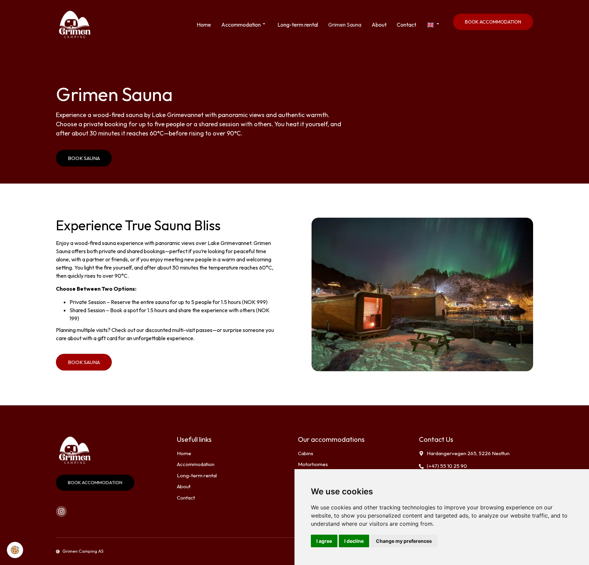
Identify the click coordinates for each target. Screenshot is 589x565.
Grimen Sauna (344, 24)
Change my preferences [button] (404, 541)
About (379, 24)
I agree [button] (324, 541)
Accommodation (241, 24)
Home (204, 24)
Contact (406, 24)
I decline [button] (354, 541)
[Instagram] (61, 511)
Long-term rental (297, 24)
